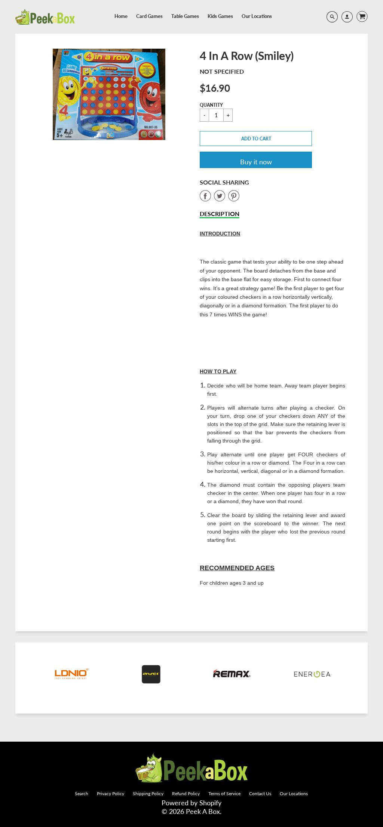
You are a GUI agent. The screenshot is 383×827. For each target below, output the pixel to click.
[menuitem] (121, 16)
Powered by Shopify (191, 803)
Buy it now (256, 162)
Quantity (211, 105)
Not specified (222, 71)
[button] (256, 138)
